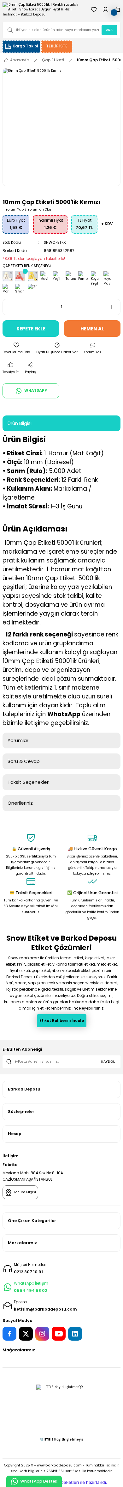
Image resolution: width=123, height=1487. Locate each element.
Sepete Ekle (30, 328)
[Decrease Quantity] (8, 307)
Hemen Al (92, 328)
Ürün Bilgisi (20, 423)
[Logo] (44, 9)
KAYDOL (108, 1061)
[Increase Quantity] (114, 307)
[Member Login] (105, 9)
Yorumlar (18, 740)
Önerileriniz (20, 803)
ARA (109, 30)
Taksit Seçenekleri (29, 782)
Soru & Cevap (24, 761)
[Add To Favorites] (16, 348)
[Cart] (117, 9)
